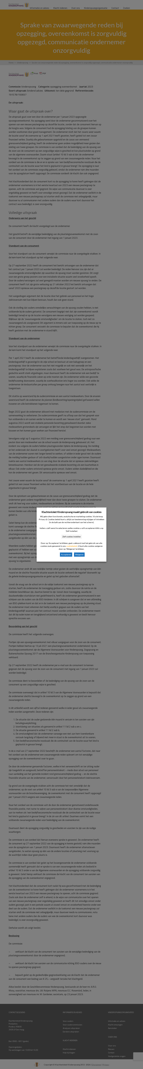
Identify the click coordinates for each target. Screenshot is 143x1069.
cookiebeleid (71, 546)
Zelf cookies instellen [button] (71, 536)
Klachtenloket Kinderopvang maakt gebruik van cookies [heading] (72, 511)
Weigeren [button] (79, 554)
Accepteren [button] (66, 554)
